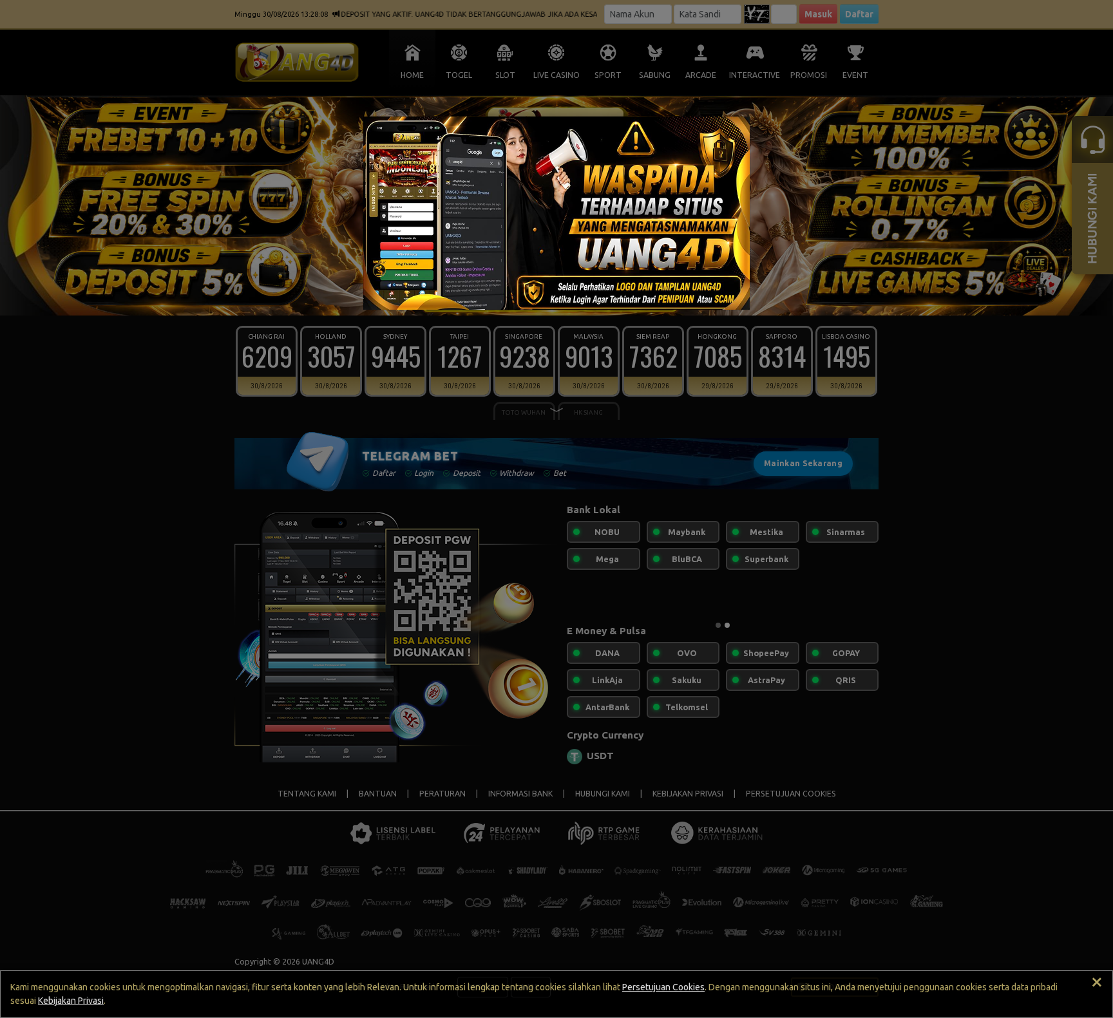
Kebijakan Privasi (71, 1000)
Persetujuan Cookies (663, 987)
